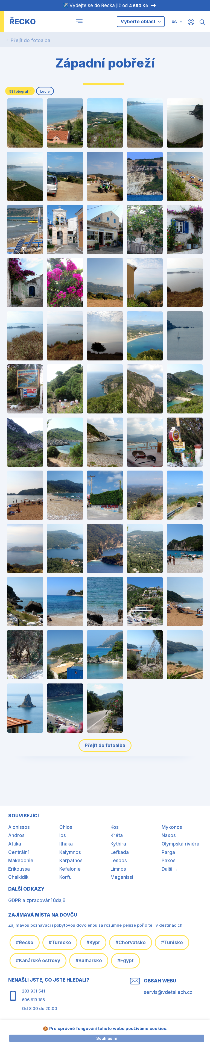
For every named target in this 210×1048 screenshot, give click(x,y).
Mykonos (172, 827)
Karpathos (71, 860)
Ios (62, 835)
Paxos (169, 860)
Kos (114, 827)
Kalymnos (70, 852)
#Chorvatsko (130, 942)
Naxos (169, 835)
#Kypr (93, 942)
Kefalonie (70, 869)
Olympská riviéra (180, 844)
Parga (168, 852)
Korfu (65, 877)
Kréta (116, 835)
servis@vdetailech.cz (168, 992)
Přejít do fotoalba (30, 40)
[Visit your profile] (191, 21)
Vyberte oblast (139, 21)
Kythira (118, 844)
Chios (65, 827)
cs (174, 21)
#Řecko (24, 942)
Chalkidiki (19, 877)
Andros (16, 835)
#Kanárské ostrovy (38, 960)
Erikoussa (19, 869)
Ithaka (66, 844)
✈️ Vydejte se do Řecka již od (105, 5)
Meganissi (121, 877)
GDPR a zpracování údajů (36, 900)
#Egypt (125, 960)
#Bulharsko (88, 960)
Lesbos (118, 860)
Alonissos (19, 827)
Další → (170, 869)
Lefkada (119, 852)
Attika (14, 844)
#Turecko (60, 942)
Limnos (118, 869)
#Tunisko (172, 942)
